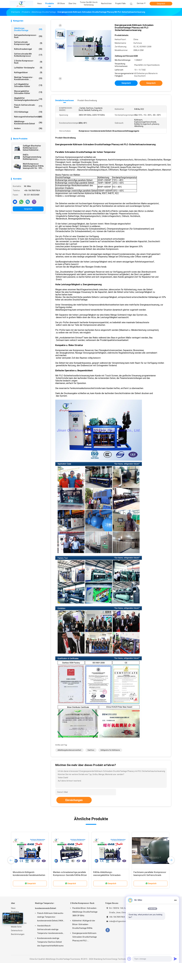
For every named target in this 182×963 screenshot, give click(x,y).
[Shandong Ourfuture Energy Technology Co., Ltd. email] (15, 202)
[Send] (175, 959)
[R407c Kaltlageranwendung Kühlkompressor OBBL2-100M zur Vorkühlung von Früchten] (17, 157)
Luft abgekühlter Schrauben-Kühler (28, 85)
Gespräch (161, 4)
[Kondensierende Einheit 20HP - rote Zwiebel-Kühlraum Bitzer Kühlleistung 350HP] (28, 850)
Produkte (15, 912)
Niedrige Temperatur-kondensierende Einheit (45, 905)
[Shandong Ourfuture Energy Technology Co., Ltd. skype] (28, 202)
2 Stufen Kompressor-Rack (28, 62)
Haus (13, 908)
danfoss (91, 750)
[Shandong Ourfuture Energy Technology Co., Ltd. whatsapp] (21, 202)
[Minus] (175, 900)
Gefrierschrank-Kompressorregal (28, 43)
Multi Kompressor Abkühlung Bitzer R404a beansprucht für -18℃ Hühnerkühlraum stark (33, 166)
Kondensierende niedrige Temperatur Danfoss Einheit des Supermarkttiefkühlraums (50, 942)
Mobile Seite (16, 927)
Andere (28, 128)
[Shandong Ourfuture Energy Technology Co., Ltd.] (21, 4)
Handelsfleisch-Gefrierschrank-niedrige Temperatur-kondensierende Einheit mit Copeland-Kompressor (50, 930)
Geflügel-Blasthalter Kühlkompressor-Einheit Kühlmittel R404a (32, 148)
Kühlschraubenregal (28, 49)
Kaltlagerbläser (28, 72)
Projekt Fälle (120, 3)
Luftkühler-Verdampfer (28, 68)
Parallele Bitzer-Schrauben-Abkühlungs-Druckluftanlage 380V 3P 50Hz (84, 912)
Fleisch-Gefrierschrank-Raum (28, 106)
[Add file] (129, 959)
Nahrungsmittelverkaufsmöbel (28, 117)
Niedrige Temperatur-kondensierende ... (28, 78)
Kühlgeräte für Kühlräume (110, 750)
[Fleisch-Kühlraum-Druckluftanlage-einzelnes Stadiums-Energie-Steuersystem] (149, 850)
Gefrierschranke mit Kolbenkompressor (28, 55)
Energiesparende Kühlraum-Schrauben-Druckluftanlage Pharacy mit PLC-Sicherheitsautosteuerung (84, 937)
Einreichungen (74, 800)
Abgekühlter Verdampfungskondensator (28, 99)
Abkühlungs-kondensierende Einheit (28, 122)
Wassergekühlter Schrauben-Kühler (28, 92)
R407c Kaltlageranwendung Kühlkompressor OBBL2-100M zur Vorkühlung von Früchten (32, 157)
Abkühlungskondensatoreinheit (69, 750)
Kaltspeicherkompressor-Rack (28, 36)
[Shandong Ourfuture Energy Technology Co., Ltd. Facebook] (107, 930)
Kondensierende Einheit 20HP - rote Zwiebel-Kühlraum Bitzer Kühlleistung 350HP (26, 875)
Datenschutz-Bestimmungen (17, 932)
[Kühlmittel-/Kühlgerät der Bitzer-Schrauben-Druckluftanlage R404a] (69, 850)
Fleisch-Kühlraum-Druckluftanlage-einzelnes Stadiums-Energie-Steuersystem (148, 875)
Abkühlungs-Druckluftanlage (28, 29)
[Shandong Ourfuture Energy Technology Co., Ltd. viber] (34, 202)
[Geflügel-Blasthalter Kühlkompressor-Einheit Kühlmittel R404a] (17, 148)
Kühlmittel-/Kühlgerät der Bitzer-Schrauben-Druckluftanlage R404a (83, 924)
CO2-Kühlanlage (28, 112)
